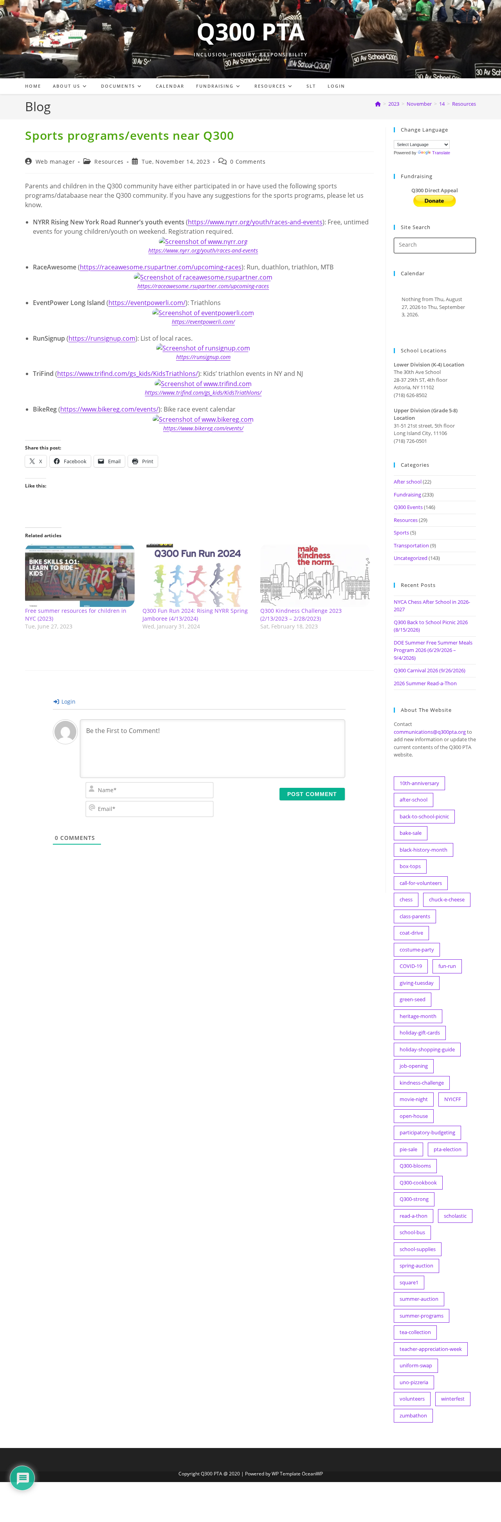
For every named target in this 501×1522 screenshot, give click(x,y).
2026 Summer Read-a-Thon (425, 683)
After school (408, 481)
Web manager (55, 161)
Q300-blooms (415, 1165)
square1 (409, 1282)
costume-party (417, 949)
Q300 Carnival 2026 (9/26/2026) (429, 670)
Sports (401, 532)
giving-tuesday (417, 982)
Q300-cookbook (418, 1182)
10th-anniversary (419, 783)
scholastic (455, 1215)
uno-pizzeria (414, 1382)
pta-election (447, 1149)
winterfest (453, 1398)
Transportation (411, 545)
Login (68, 701)
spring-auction (416, 1265)
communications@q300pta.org (430, 731)
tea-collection (415, 1332)
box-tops (410, 866)
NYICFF (452, 1099)
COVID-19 (411, 966)
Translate (441, 152)
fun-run (447, 966)
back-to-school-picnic (424, 816)
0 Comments (247, 161)
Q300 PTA (250, 31)
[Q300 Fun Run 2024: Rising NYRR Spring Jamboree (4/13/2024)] (197, 575)
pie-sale (408, 1149)
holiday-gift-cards (420, 1032)
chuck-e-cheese (447, 899)
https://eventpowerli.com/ (147, 302)
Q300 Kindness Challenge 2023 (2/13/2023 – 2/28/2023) (301, 614)
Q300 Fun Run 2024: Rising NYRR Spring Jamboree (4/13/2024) (195, 614)
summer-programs (421, 1315)
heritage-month (418, 1016)
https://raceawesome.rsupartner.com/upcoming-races (160, 267)
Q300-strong (414, 1198)
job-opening (414, 1065)
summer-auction (419, 1298)
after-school (413, 799)
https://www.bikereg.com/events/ (109, 409)
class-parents (415, 916)
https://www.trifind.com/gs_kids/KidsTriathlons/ (127, 373)
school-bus (412, 1232)
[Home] (378, 103)
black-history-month (423, 849)
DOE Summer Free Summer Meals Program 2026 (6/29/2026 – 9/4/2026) (433, 650)
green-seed (412, 999)
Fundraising (407, 494)
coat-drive (411, 932)
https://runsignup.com (101, 338)
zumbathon (413, 1415)
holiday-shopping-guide (427, 1049)
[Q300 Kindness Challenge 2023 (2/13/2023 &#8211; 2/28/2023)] (315, 575)
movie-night (414, 1099)
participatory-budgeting (427, 1132)
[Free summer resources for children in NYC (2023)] (80, 575)
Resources (464, 103)
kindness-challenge (422, 1082)
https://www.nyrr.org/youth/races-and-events (255, 222)
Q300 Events (408, 507)
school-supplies (418, 1249)
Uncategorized (410, 557)
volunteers (412, 1398)
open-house (414, 1115)
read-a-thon (413, 1215)
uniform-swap (416, 1365)
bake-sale (411, 832)
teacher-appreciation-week (431, 1348)
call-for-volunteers (421, 882)
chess (406, 899)
